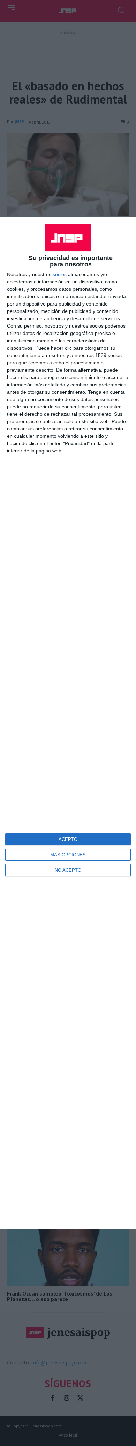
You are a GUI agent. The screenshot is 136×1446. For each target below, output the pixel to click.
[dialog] (68, 723)
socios (60, 274)
